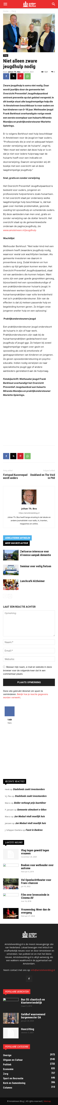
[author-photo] (29, 504)
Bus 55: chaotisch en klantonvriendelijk (33, 1001)
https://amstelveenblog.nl (29, 513)
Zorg (13, 11)
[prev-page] (5, 596)
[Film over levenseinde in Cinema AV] (11, 898)
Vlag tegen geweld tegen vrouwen (35, 852)
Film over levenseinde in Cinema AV (35, 896)
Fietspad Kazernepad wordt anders (15, 476)
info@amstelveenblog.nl (43, 970)
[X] (13, 76)
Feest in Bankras (34, 829)
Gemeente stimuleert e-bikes (31, 809)
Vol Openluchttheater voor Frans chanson (36, 881)
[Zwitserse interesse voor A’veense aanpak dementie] (11, 555)
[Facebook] (6, 76)
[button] (53, 4)
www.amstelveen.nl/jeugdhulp (19, 230)
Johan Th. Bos (14, 72)
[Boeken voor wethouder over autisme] (11, 869)
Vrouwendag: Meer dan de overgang (35, 911)
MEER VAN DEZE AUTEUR (16, 543)
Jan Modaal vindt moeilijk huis (29, 816)
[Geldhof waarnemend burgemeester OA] (11, 1018)
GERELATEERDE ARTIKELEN (17, 538)
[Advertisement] (29, 420)
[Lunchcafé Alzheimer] (11, 584)
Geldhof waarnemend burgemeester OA (33, 1016)
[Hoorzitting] (11, 1033)
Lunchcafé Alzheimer (32, 581)
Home (6, 11)
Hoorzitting (27, 1029)
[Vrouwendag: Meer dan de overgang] (11, 913)
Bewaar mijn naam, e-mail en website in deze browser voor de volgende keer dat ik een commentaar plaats (27, 670)
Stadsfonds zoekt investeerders (29, 789)
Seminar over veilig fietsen (35, 566)
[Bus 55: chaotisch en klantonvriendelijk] (11, 1003)
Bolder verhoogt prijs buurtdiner (30, 802)
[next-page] (10, 596)
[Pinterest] (20, 76)
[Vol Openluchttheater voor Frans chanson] (11, 883)
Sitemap (47, 1101)
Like (9, 707)
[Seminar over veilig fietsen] (11, 570)
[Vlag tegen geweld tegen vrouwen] (11, 854)
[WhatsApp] (27, 76)
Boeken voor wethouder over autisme (37, 866)
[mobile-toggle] (5, 4)
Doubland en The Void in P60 (42, 476)
